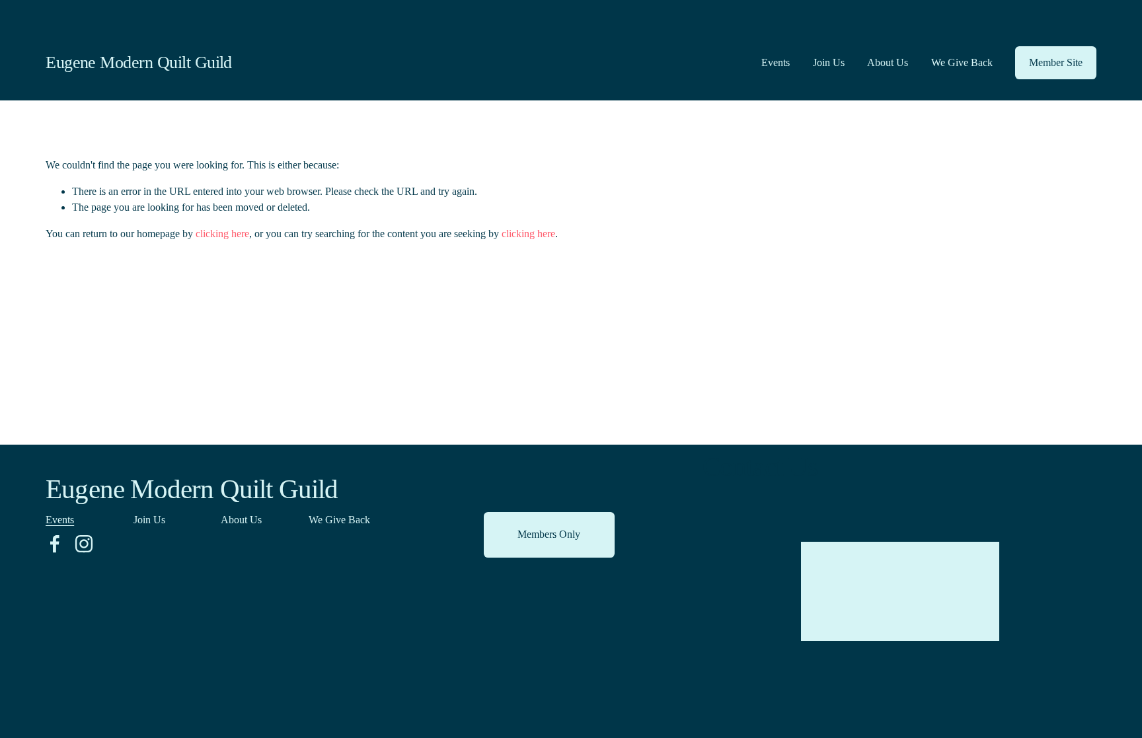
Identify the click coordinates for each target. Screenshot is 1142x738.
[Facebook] (55, 544)
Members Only (548, 534)
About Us (887, 62)
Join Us (829, 62)
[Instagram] (84, 544)
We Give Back (962, 62)
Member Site (1056, 62)
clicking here (222, 233)
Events (775, 62)
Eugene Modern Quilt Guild (139, 62)
